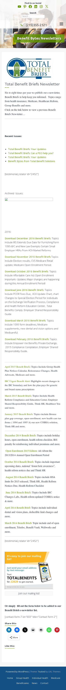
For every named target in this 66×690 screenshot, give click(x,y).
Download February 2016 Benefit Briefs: (27, 339)
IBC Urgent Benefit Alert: (17, 381)
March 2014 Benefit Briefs (18, 523)
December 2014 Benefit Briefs (20, 435)
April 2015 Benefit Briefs (17, 366)
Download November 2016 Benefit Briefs (28, 256)
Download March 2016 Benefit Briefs (25, 320)
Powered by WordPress (17, 672)
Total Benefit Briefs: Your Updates (27, 149)
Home (10, 678)
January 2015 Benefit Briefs (19, 414)
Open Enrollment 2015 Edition (21, 450)
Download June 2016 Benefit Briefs (24, 289)
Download (10, 238)
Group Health (22, 678)
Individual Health (40, 678)
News (34, 683)
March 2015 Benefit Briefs (18, 395)
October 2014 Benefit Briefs (19, 461)
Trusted (41, 672)
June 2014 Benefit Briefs (18, 492)
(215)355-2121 (36, 25)
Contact (44, 683)
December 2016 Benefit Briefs (33, 238)
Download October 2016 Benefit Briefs (26, 271)
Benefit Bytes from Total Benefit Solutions (31, 161)
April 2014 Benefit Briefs (18, 507)
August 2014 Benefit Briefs (19, 477)
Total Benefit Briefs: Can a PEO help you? (31, 153)
